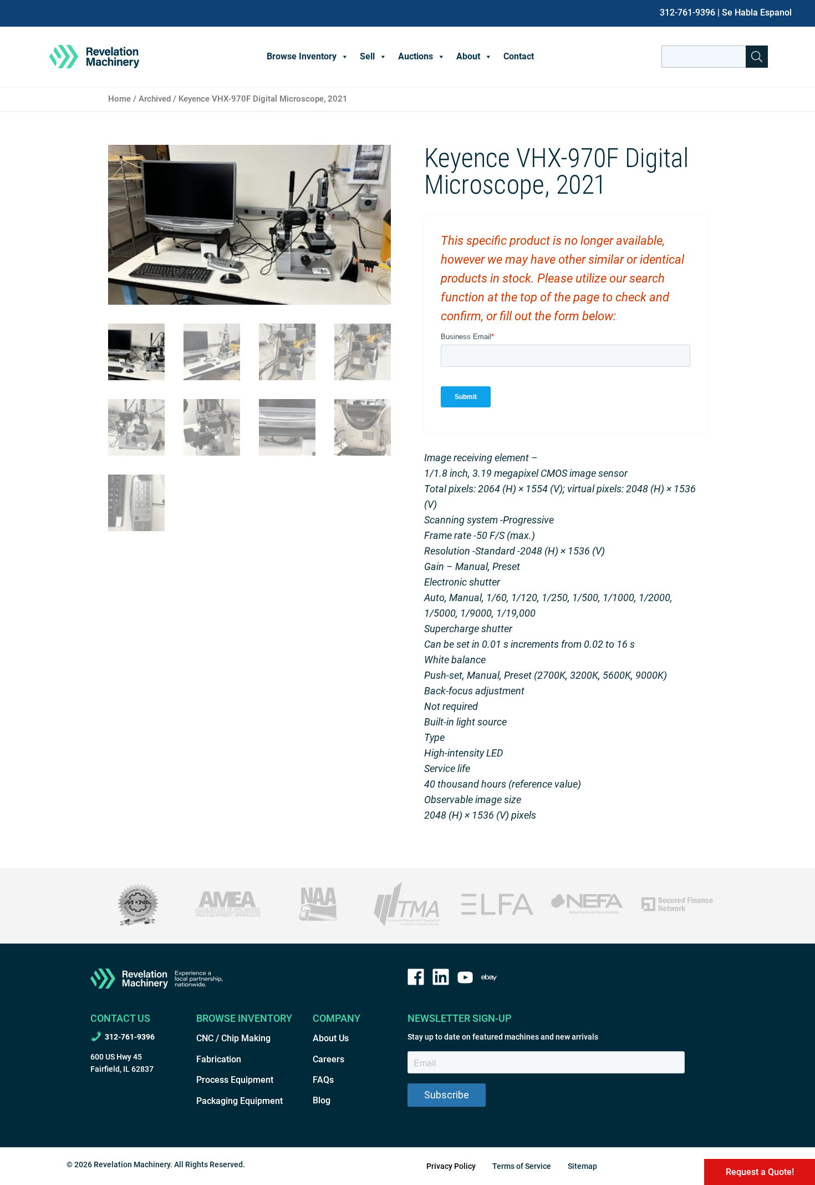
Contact (518, 56)
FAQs (323, 1080)
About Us (331, 1038)
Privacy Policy (451, 1166)
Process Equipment (234, 1080)
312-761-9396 (687, 12)
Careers (328, 1059)
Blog (321, 1100)
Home (119, 99)
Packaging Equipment (239, 1101)
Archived (155, 99)
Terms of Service (521, 1166)
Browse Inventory (302, 56)
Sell (367, 56)
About (468, 56)
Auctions (415, 56)
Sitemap (582, 1166)
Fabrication (218, 1059)
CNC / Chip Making (233, 1038)
